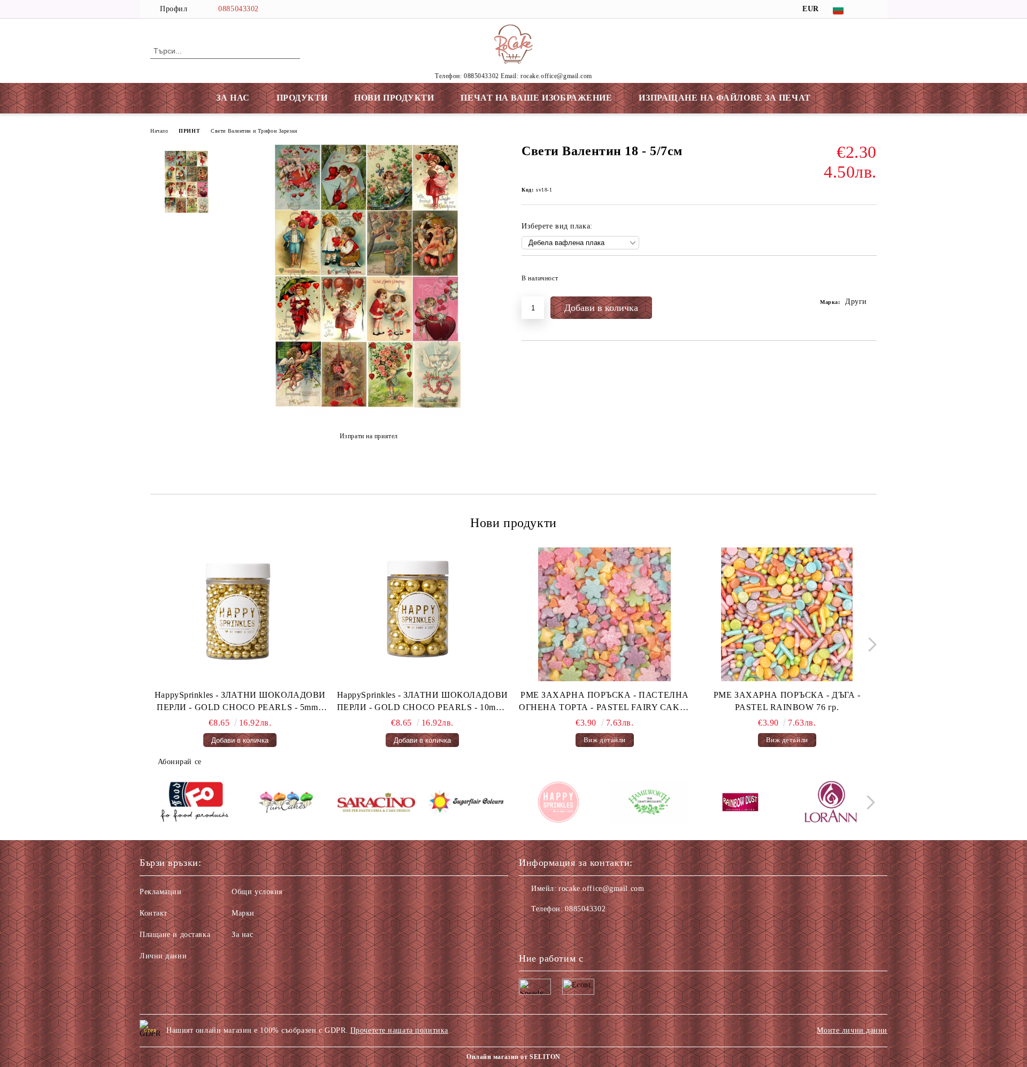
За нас (242, 935)
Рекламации (161, 892)
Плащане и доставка (175, 935)
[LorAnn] (831, 804)
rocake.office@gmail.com (601, 889)
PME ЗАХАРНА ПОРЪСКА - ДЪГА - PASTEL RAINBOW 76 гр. (787, 701)
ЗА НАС (232, 97)
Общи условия (257, 892)
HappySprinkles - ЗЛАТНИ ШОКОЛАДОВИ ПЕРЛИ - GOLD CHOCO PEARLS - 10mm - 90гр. (422, 702)
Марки (243, 913)
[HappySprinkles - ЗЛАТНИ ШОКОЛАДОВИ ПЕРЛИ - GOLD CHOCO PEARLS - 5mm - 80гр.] (240, 614)
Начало (159, 131)
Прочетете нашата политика (399, 1030)
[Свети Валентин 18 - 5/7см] (368, 412)
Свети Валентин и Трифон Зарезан (254, 131)
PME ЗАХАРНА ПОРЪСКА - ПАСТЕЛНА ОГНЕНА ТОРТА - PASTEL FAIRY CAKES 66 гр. (604, 702)
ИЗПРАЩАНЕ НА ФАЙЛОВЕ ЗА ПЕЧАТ (724, 97)
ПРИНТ (189, 131)
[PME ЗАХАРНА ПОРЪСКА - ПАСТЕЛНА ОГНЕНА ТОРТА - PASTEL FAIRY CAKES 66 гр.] (605, 614)
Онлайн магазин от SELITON (513, 1057)
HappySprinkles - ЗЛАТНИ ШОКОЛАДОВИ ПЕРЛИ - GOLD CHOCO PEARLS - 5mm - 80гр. (240, 702)
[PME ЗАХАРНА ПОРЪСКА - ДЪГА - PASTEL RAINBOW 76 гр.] (787, 614)
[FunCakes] (285, 804)
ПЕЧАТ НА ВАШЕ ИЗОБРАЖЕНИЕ (536, 97)
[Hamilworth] (649, 804)
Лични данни (163, 956)
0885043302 (238, 9)
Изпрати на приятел (369, 436)
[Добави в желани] (869, 281)
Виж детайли (605, 740)
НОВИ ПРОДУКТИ (394, 97)
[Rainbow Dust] (740, 804)
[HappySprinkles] (558, 804)
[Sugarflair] (467, 803)
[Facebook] (871, 9)
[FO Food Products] (194, 804)
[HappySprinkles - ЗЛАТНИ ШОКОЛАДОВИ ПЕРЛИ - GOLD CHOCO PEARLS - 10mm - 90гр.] (422, 614)
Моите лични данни (852, 1030)
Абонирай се (180, 762)
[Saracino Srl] (376, 804)
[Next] (869, 644)
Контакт (153, 913)
